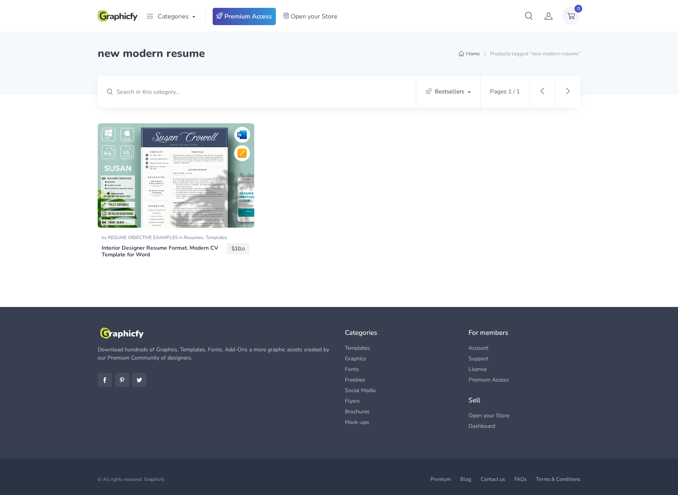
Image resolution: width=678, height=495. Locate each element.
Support (478, 358)
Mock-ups (357, 422)
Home (473, 53)
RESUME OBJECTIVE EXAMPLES (143, 237)
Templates (216, 237)
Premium (440, 479)
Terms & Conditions (558, 479)
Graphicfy (154, 479)
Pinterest (122, 380)
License (477, 369)
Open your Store (313, 16)
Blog (465, 479)
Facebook (105, 380)
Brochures (357, 411)
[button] (529, 16)
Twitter (139, 380)
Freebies (355, 380)
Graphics (355, 358)
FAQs (520, 479)
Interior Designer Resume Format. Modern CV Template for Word (160, 251)
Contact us (493, 479)
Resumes (193, 237)
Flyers (352, 401)
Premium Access (247, 16)
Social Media (360, 390)
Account (478, 348)
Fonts (352, 369)
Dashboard (481, 426)
